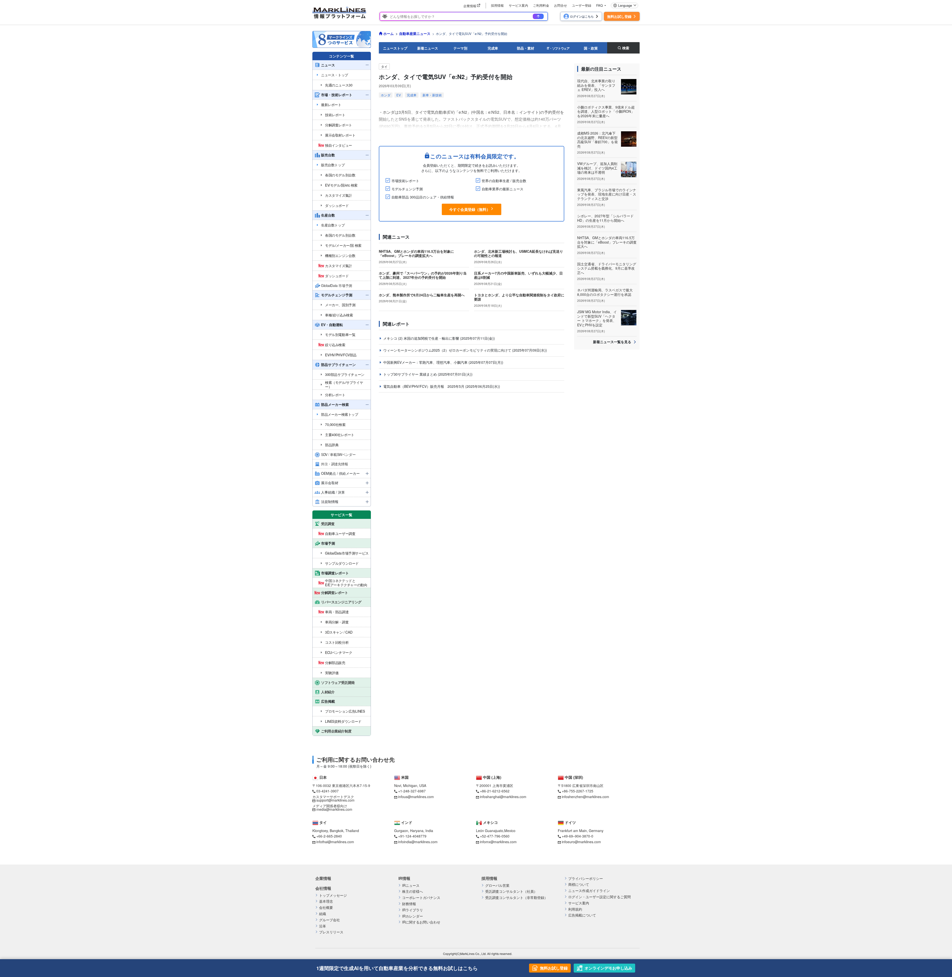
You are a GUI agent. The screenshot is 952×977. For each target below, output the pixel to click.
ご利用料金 (541, 5)
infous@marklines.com (416, 796)
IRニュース (410, 885)
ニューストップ (395, 48)
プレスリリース (331, 932)
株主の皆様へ (412, 891)
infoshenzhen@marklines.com (585, 796)
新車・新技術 (432, 95)
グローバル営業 (497, 885)
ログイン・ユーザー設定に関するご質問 (599, 897)
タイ (384, 66)
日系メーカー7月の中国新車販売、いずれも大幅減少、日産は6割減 (518, 275)
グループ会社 (329, 920)
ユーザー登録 (581, 5)
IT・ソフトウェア (558, 48)
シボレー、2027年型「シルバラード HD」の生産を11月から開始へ (605, 218)
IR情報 (404, 878)
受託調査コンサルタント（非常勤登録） (516, 897)
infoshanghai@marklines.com (503, 796)
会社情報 (323, 888)
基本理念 (326, 901)
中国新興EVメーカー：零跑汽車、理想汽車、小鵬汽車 (426, 362)
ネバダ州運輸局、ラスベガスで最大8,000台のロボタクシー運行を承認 (605, 292)
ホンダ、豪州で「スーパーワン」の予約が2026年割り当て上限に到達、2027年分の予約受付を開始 (423, 275)
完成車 (493, 48)
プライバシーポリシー (585, 878)
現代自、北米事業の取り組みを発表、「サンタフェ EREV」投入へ (596, 85)
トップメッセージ (333, 895)
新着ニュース (427, 48)
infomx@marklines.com (498, 841)
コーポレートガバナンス (421, 897)
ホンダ (385, 95)
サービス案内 (518, 5)
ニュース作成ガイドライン (589, 891)
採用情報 (497, 5)
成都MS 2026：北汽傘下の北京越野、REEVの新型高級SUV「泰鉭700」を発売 (597, 140)
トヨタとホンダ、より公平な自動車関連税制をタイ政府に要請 (519, 297)
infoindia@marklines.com (418, 841)
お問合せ (560, 5)
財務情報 (409, 904)
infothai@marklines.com (335, 841)
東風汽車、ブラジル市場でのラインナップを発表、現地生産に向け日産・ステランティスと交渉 (606, 194)
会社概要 (326, 907)
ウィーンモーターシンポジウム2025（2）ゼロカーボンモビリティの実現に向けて (447, 350)
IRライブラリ (412, 910)
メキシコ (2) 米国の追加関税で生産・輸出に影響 (421, 338)
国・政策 (591, 48)
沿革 (322, 926)
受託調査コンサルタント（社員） (511, 891)
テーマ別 (460, 48)
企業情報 (323, 878)
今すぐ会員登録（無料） (469, 209)
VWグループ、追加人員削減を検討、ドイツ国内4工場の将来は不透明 (597, 168)
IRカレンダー (412, 916)
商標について (578, 884)
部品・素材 (525, 48)
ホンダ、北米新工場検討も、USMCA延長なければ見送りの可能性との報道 (518, 253)
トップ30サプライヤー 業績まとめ (410, 374)
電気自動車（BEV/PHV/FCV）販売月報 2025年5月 (424, 386)
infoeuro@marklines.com (581, 841)
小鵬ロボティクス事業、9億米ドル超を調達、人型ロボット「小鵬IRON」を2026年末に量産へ (606, 111)
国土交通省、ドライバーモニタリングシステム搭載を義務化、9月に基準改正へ (606, 268)
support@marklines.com (335, 800)
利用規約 (575, 909)
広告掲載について (582, 915)
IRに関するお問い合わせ (421, 922)
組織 (322, 914)
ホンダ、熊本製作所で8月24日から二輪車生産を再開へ (422, 294)
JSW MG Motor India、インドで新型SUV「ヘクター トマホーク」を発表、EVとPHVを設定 (597, 318)
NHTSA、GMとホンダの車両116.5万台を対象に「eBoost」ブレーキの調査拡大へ (416, 253)
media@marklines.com (334, 809)
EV (398, 95)
